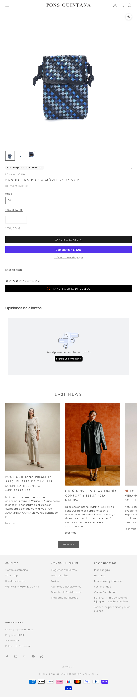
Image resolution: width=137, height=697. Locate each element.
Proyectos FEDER (15, 635)
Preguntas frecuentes (64, 570)
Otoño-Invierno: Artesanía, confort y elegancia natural (91, 495)
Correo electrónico (16, 570)
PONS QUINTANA (15, 174)
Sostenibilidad (102, 586)
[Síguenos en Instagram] (15, 656)
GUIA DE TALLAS (14, 210)
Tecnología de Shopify (83, 674)
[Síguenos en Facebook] (7, 656)
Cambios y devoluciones (66, 586)
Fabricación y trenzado (108, 581)
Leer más (10, 523)
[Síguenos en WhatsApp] (41, 656)
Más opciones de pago (68, 257)
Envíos (55, 581)
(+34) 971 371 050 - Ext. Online (22, 586)
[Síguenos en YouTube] (33, 656)
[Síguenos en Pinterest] (24, 656)
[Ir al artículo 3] (31, 154)
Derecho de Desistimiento (66, 592)
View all (68, 544)
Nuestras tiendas (15, 581)
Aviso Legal (12, 640)
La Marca (99, 575)
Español (67, 666)
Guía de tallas (59, 575)
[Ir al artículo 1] (10, 156)
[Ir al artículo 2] (20, 154)
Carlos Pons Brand (105, 592)
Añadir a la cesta (68, 239)
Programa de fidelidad (64, 597)
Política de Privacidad (18, 646)
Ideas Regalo (102, 570)
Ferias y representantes (19, 629)
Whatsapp (11, 575)
